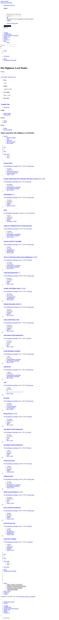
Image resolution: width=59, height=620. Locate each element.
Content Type (5, 104)
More (5, 41)
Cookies (6, 594)
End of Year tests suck (9, 523)
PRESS (5, 38)
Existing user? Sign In (9, 5)
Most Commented (11, 141)
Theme (5, 583)
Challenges (30, 542)
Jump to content (4, 1)
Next (5, 151)
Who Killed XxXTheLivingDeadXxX (13, 429)
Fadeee (8, 204)
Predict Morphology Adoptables (12, 351)
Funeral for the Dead (9, 460)
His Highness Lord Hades (11, 166)
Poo (8, 345)
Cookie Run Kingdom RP (10, 272)
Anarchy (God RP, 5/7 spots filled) (12, 241)
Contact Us (6, 592)
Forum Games (30, 166)
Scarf (5, 382)
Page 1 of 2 (7, 154)
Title (8, 139)
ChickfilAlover (10, 298)
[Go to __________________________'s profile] (15, 390)
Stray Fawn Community (6, 2)
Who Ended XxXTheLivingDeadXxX (13, 335)
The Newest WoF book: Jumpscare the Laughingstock (18, 257)
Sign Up (6, 27)
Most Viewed (10, 143)
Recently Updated (11, 137)
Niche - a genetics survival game (14, 584)
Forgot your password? (12, 23)
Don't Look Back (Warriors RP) (12, 507)
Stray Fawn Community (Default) (14, 588)
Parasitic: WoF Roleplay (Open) (12, 288)
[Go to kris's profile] (8, 437)
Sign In (9, 20)
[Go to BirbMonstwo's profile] (11, 250)
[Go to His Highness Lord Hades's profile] (14, 187)
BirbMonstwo (10, 251)
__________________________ (15, 392)
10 (44, 178)
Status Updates (7, 113)
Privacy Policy (7, 591)
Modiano (9, 548)
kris (8, 439)
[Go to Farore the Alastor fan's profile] (13, 171)
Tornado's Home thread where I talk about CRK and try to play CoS (22, 178)
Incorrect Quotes (8, 163)
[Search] (1, 48)
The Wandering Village (12, 589)
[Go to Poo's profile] (8, 343)
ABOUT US (7, 37)
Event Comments (8, 129)
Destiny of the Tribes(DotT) (11, 492)
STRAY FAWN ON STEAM (11, 35)
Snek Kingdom (8, 194)
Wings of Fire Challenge (10, 539)
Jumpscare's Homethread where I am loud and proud (18, 225)
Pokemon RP (7, 366)
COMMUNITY (8, 34)
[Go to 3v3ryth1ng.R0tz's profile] (11, 406)
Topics (5, 120)
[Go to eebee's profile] (9, 281)
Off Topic (28, 181)
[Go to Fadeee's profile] (9, 202)
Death (5, 210)
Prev (5, 147)
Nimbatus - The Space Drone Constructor (16, 586)
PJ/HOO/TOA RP (8, 476)
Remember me (10, 19)
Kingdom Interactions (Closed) (12, 304)
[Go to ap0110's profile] (9, 218)
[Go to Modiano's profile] (9, 547)
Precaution (6, 398)
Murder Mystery (8, 413)
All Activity (6, 107)
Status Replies (7, 114)
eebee (8, 282)
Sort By (5, 136)
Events (5, 128)
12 (24, 288)
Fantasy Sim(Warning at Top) (11, 319)
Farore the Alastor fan (12, 173)
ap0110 (8, 220)
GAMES (6, 32)
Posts (5, 122)
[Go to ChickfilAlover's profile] (11, 296)
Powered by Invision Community (27, 596)
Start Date (9, 140)
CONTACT (7, 39)
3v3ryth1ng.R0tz (11, 407)
